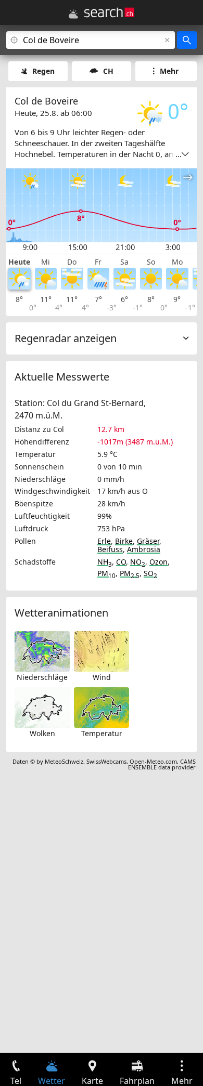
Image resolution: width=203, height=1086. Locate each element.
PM (106, 573)
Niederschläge (42, 677)
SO (150, 573)
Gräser (148, 541)
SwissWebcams (106, 761)
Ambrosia (143, 549)
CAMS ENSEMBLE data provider (162, 764)
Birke (124, 541)
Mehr (169, 71)
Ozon (158, 562)
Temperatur (101, 733)
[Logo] (109, 12)
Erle (104, 541)
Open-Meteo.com (153, 761)
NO (137, 562)
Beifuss (110, 549)
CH (108, 71)
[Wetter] (73, 14)
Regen (43, 71)
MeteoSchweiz (64, 761)
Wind (102, 677)
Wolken (42, 733)
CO (121, 562)
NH (104, 562)
